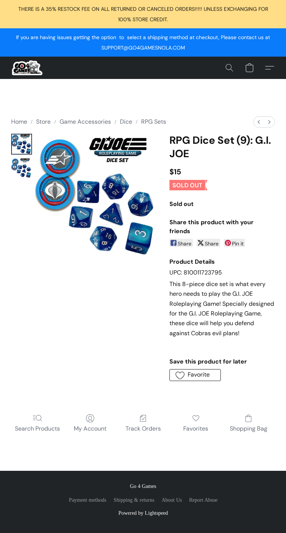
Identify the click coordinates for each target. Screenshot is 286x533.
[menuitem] (259, 122)
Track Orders (143, 428)
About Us (172, 500)
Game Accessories (85, 122)
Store (43, 122)
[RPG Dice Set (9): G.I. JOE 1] (21, 168)
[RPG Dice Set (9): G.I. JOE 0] (21, 144)
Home (19, 122)
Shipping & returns (134, 500)
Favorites (195, 428)
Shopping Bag (248, 428)
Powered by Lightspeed (143, 513)
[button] (27, 67)
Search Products (37, 428)
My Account (90, 428)
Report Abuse (203, 500)
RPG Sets (153, 122)
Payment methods (87, 500)
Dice (126, 122)
